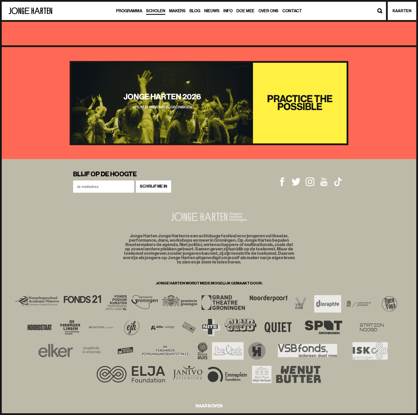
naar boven (209, 405)
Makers (177, 10)
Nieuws (211, 10)
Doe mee (245, 10)
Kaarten (402, 11)
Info (228, 10)
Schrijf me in (153, 186)
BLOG (195, 10)
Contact (292, 10)
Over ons (268, 10)
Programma (129, 10)
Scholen (155, 10)
